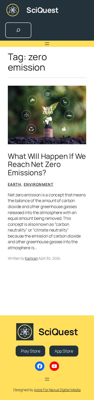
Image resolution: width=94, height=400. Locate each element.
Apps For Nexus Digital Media (57, 389)
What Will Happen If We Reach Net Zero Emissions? (47, 164)
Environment (38, 184)
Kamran (31, 258)
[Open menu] (47, 44)
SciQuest (42, 10)
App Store (64, 351)
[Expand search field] (18, 30)
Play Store (30, 351)
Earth (14, 184)
